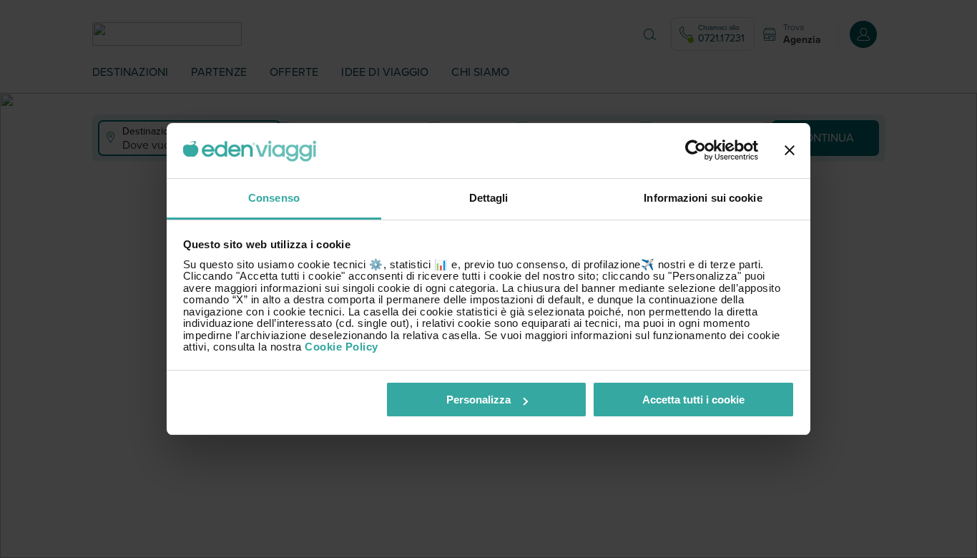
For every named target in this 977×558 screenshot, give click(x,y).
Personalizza (478, 399)
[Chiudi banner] (790, 151)
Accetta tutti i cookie (693, 399)
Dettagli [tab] (489, 198)
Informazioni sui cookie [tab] (703, 198)
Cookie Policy (341, 347)
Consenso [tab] (274, 198)
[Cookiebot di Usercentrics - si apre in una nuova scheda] (695, 151)
